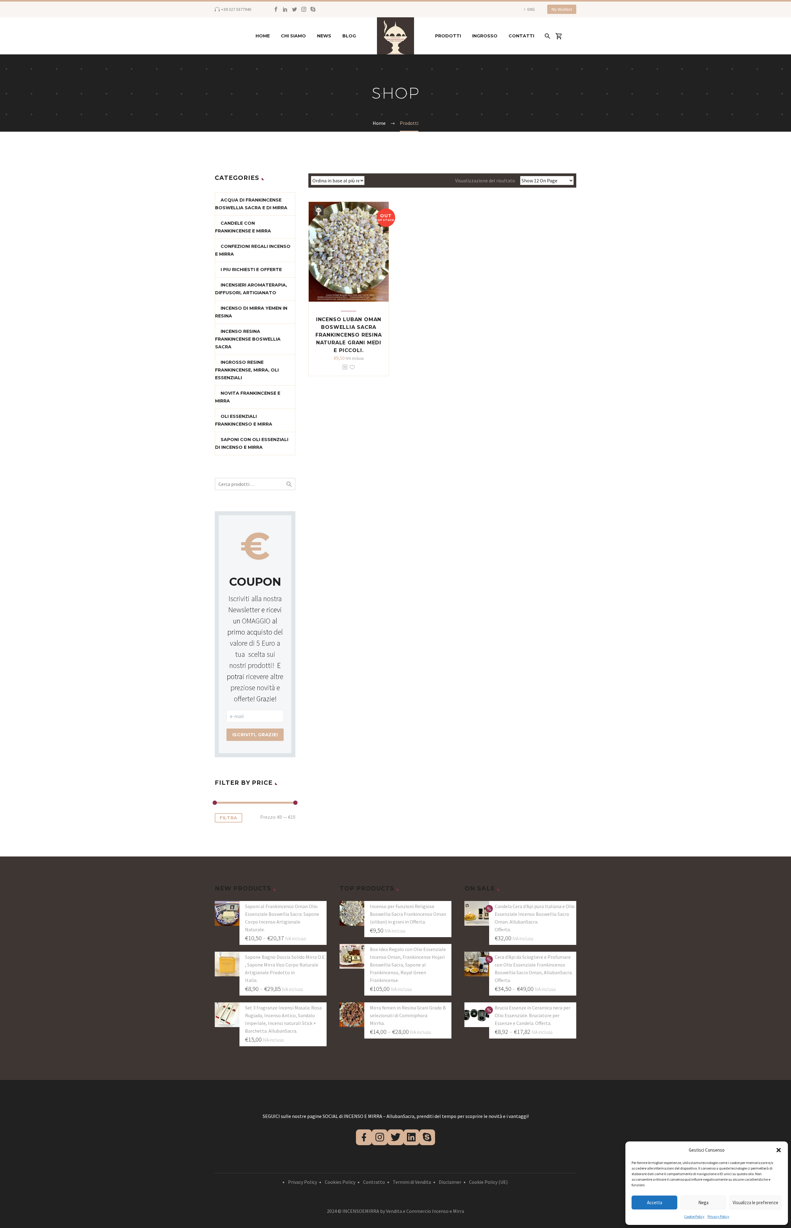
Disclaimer (450, 1182)
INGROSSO (484, 36)
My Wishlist (562, 9)
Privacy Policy (718, 1216)
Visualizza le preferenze (755, 1202)
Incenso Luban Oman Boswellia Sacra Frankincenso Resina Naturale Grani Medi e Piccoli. (348, 335)
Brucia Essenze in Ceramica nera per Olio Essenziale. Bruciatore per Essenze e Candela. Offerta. (532, 1015)
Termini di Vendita (412, 1182)
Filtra (228, 818)
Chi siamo (293, 36)
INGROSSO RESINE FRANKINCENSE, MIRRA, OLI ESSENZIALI (247, 369)
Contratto (374, 1182)
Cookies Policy (340, 1182)
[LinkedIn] (285, 9)
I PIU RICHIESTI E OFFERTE (251, 269)
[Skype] (313, 9)
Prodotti (448, 36)
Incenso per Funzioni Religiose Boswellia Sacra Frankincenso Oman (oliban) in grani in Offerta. (408, 914)
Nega (703, 1202)
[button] (779, 1150)
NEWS (324, 36)
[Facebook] (276, 9)
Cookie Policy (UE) (488, 1182)
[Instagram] (303, 9)
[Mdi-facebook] (364, 1137)
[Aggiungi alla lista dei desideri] (352, 367)
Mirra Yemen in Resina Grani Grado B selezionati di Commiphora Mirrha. (408, 1015)
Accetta (654, 1202)
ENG (531, 9)
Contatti (521, 36)
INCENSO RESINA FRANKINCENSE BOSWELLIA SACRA (248, 339)
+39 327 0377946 (236, 9)
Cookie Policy (694, 1216)
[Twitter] (294, 9)
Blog (349, 36)
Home (263, 36)
